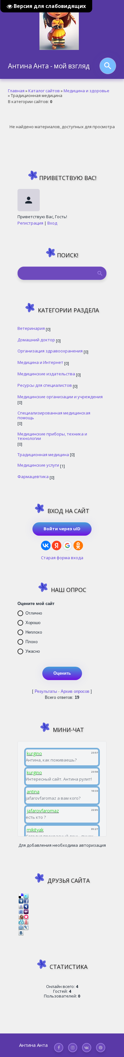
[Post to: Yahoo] (26, 911)
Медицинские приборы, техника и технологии (52, 436)
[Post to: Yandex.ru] (26, 922)
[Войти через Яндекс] (56, 545)
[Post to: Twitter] (26, 895)
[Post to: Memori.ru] (26, 916)
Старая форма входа (62, 557)
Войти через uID (62, 529)
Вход (52, 223)
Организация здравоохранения (50, 350)
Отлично (33, 613)
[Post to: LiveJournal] (26, 927)
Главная (16, 91)
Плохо (31, 641)
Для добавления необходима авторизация (62, 845)
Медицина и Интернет (40, 362)
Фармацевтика (33, 476)
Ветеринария (31, 328)
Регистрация (30, 223)
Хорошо (32, 622)
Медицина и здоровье (86, 91)
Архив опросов (75, 691)
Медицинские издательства (46, 373)
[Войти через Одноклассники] (78, 545)
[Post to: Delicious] (21, 895)
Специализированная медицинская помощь (53, 415)
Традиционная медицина (43, 454)
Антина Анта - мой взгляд (49, 65)
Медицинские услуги (38, 465)
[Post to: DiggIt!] (21, 901)
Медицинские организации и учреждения (60, 396)
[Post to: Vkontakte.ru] (21, 932)
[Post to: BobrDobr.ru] (21, 916)
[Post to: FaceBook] (26, 901)
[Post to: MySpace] (26, 906)
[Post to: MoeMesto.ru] (21, 922)
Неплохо (33, 632)
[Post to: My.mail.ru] (21, 927)
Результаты (46, 691)
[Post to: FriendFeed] (21, 911)
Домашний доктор (36, 339)
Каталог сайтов (44, 91)
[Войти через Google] (67, 545)
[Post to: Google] (21, 906)
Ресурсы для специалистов (44, 385)
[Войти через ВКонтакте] (46, 545)
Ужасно (32, 651)
